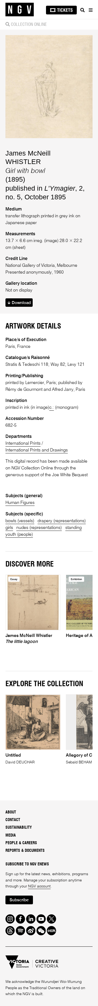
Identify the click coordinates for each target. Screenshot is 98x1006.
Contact (12, 820)
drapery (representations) (62, 521)
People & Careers (21, 843)
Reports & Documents (25, 851)
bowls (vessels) (19, 521)
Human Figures (20, 503)
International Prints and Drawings (36, 450)
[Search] (82, 10)
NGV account (39, 886)
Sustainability (18, 827)
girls (9, 528)
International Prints (23, 443)
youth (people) (19, 535)
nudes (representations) (39, 528)
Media (10, 835)
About (10, 812)
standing (73, 528)
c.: (51, 408)
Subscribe (19, 900)
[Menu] (90, 10)
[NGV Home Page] (19, 9)
